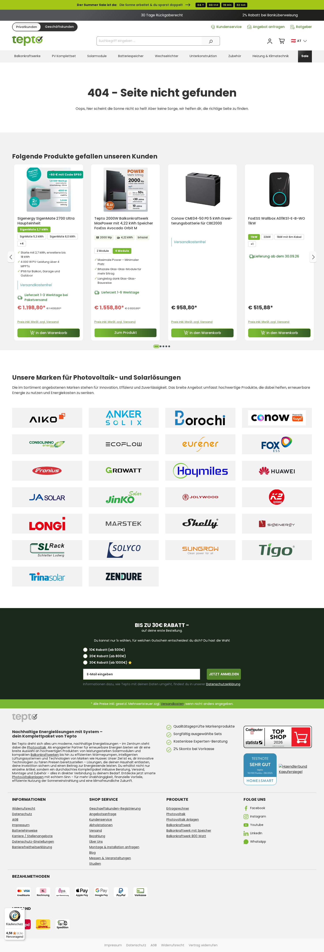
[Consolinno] (47, 444)
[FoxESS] (277, 444)
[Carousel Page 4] (166, 346)
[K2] (277, 497)
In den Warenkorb (51, 332)
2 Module (103, 251)
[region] (162, 15)
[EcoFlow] (124, 444)
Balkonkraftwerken (45, 754)
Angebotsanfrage (102, 814)
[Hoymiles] (200, 471)
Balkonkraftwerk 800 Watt (186, 836)
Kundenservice (229, 26)
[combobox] (149, 41)
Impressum (21, 825)
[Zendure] (124, 576)
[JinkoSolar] (124, 497)
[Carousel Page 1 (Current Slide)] (156, 346)
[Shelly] (200, 524)
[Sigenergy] (277, 524)
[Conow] (277, 418)
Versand (95, 830)
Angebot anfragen (269, 26)
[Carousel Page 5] (169, 346)
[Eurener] (200, 444)
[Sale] (162, 5)
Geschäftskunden (59, 26)
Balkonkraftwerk (178, 825)
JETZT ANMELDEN (224, 674)
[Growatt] (124, 471)
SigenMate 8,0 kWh (62, 236)
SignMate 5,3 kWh (32, 236)
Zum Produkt (125, 332)
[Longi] (47, 524)
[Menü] (22, 910)
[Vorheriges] (11, 256)
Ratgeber (304, 26)
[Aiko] (47, 418)
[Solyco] (124, 550)
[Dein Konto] (270, 41)
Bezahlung (97, 836)
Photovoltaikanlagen (28, 777)
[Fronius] (47, 471)
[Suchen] (210, 41)
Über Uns (96, 841)
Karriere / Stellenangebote (32, 836)
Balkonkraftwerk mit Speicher (188, 830)
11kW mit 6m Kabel (289, 237)
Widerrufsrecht (23, 808)
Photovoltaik (36, 747)
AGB (15, 819)
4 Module (122, 251)
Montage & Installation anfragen (114, 847)
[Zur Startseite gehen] (27, 41)
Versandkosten (172, 704)
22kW (267, 237)
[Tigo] (277, 550)
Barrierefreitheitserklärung (32, 847)
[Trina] (47, 576)
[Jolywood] (200, 497)
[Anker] (124, 418)
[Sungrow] (200, 550)
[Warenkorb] (282, 41)
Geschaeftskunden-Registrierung (115, 808)
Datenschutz (22, 814)
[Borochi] (200, 418)
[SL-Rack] (47, 550)
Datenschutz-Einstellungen (33, 841)
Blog (92, 852)
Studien (95, 863)
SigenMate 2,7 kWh (34, 229)
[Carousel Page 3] (163, 346)
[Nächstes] (313, 256)
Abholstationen (101, 825)
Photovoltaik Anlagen (182, 819)
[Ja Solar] (47, 497)
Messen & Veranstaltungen (110, 858)
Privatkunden (26, 27)
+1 (252, 244)
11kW (254, 237)
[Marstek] (124, 524)
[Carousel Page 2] (160, 346)
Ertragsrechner (177, 808)
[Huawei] (277, 471)
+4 (22, 243)
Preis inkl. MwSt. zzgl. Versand (38, 322)
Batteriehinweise (24, 830)
